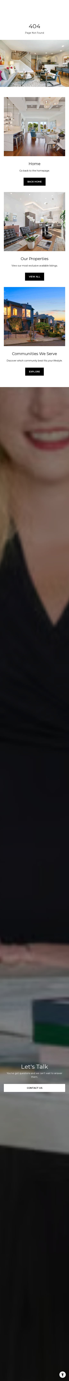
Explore (34, 371)
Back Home (34, 181)
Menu (62, 9)
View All (34, 276)
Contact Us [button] (34, 1088)
